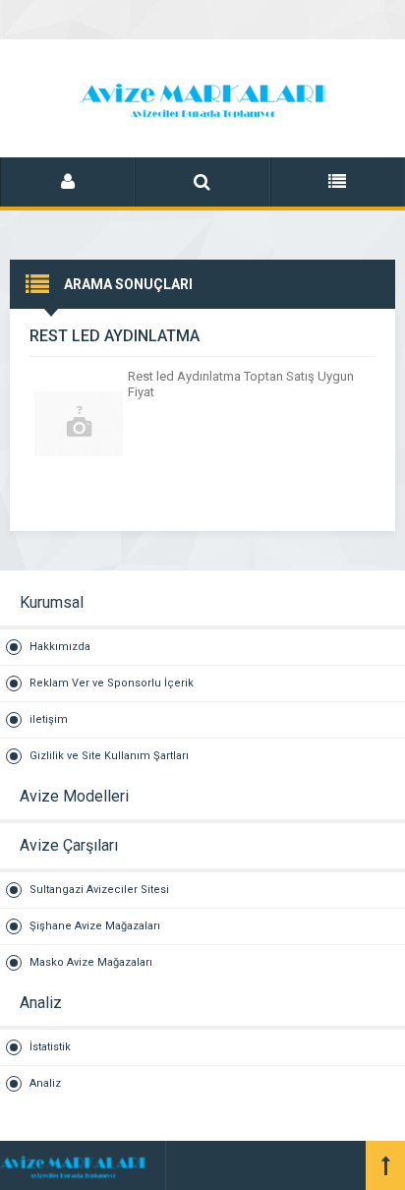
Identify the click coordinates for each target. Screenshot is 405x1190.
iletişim (48, 719)
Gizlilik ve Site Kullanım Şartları (109, 755)
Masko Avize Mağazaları (90, 962)
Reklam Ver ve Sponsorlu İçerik (111, 683)
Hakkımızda (59, 646)
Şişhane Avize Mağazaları (94, 926)
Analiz (45, 1083)
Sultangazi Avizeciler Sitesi (99, 889)
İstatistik (50, 1047)
